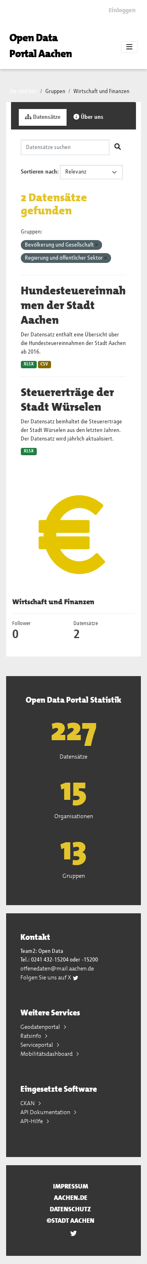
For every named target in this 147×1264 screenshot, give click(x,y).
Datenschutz (70, 1209)
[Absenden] (117, 147)
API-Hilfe (32, 1121)
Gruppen (55, 91)
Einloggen (122, 10)
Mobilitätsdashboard (47, 1053)
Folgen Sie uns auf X (46, 977)
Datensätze (45, 117)
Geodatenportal (40, 1026)
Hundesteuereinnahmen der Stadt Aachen (73, 305)
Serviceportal (37, 1044)
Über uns (91, 117)
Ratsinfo (31, 1035)
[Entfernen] (96, 245)
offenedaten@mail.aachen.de (57, 968)
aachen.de (70, 1197)
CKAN (28, 1103)
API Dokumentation (45, 1112)
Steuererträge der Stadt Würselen (67, 399)
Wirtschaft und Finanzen (101, 91)
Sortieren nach (39, 172)
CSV (44, 364)
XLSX (29, 364)
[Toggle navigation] (129, 47)
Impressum (70, 1186)
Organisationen (73, 816)
